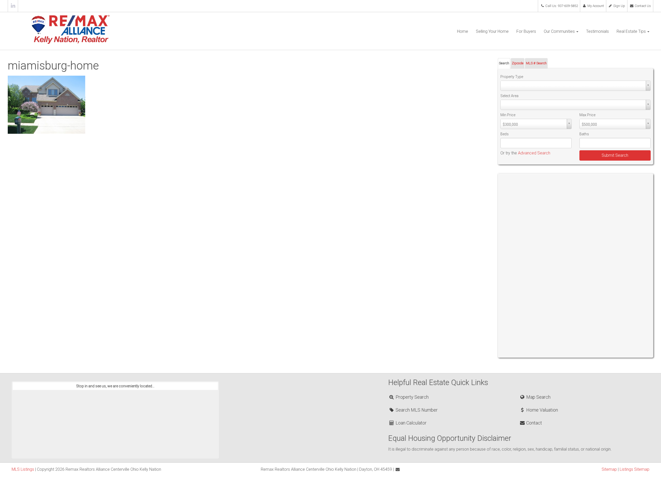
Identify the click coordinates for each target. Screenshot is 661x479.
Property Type (511, 77)
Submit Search (615, 155)
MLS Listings (23, 469)
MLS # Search (536, 63)
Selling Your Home (492, 31)
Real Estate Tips (632, 31)
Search (504, 63)
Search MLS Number (416, 410)
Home (462, 31)
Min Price (507, 115)
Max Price (587, 115)
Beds (504, 134)
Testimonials (597, 31)
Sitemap (609, 469)
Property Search (412, 397)
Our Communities (560, 31)
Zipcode (517, 63)
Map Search (537, 397)
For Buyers (526, 31)
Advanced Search (534, 153)
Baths (584, 134)
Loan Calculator (411, 423)
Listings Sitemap (634, 469)
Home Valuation (541, 410)
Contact (533, 423)
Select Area (509, 96)
